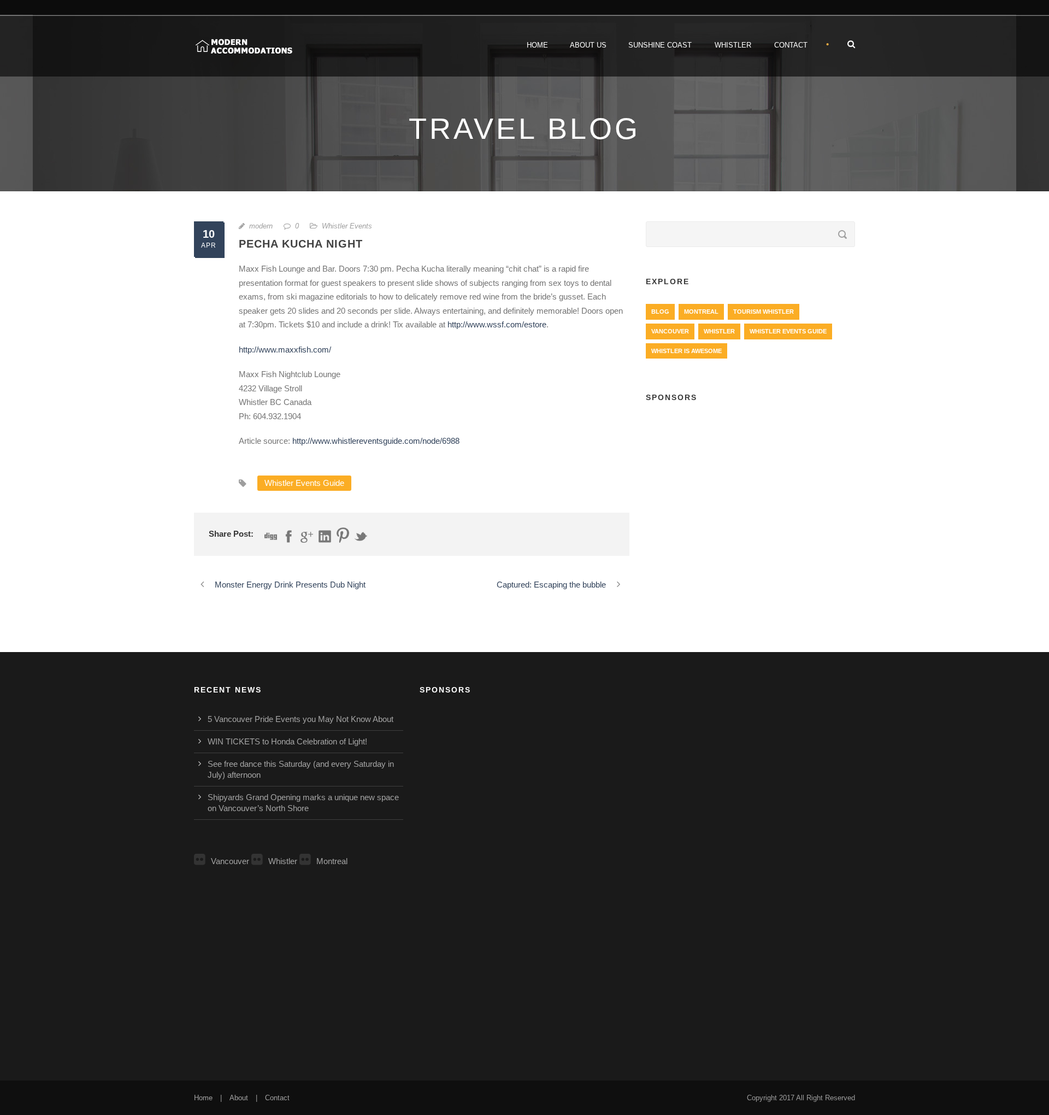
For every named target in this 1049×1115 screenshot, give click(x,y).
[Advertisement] (750, 492)
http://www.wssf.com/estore (496, 324)
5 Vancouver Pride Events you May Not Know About (300, 719)
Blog (660, 311)
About (238, 1098)
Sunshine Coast (660, 45)
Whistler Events (347, 226)
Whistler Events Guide (304, 483)
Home (537, 45)
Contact (791, 45)
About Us (588, 45)
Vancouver (670, 331)
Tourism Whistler (763, 311)
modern (261, 226)
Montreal (701, 311)
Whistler (733, 45)
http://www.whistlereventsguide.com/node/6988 (375, 440)
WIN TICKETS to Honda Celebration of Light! (287, 741)
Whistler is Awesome (686, 351)
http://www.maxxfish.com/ (285, 349)
